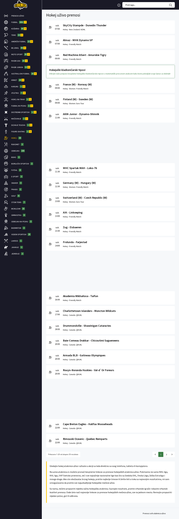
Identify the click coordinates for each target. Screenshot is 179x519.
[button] (21, 16)
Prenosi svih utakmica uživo (154, 513)
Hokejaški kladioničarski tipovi (67, 70)
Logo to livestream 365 (21, 5)
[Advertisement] (110, 142)
